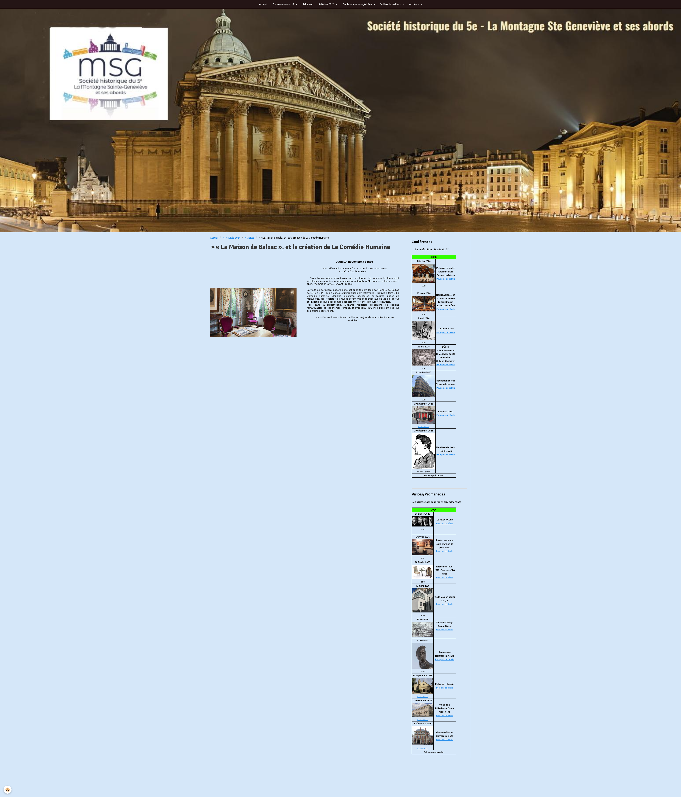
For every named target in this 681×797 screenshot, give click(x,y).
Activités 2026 (327, 4)
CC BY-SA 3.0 (423, 427)
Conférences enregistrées (357, 4)
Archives (414, 4)
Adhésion (308, 4)
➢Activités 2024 (231, 237)
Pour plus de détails (445, 279)
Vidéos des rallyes (390, 4)
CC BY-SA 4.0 (422, 697)
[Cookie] (8, 790)
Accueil (263, 4)
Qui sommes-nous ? (284, 4)
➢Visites (249, 237)
